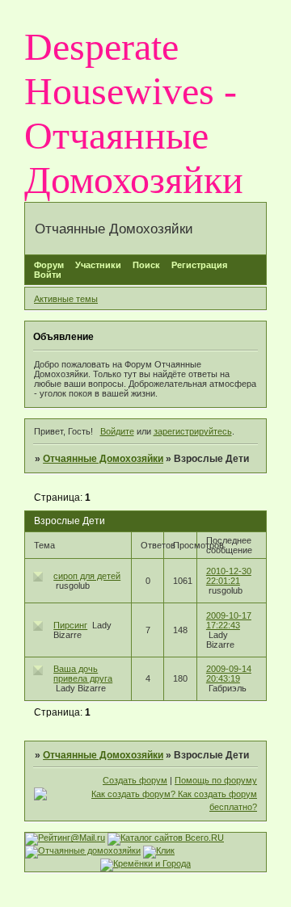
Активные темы (66, 299)
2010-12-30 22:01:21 (228, 576)
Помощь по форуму (216, 780)
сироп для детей (86, 576)
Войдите (117, 431)
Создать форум (135, 780)
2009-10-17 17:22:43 (228, 620)
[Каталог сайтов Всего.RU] (166, 837)
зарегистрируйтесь (193, 431)
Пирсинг (70, 625)
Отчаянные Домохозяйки (103, 458)
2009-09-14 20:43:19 (228, 673)
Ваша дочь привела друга (82, 673)
